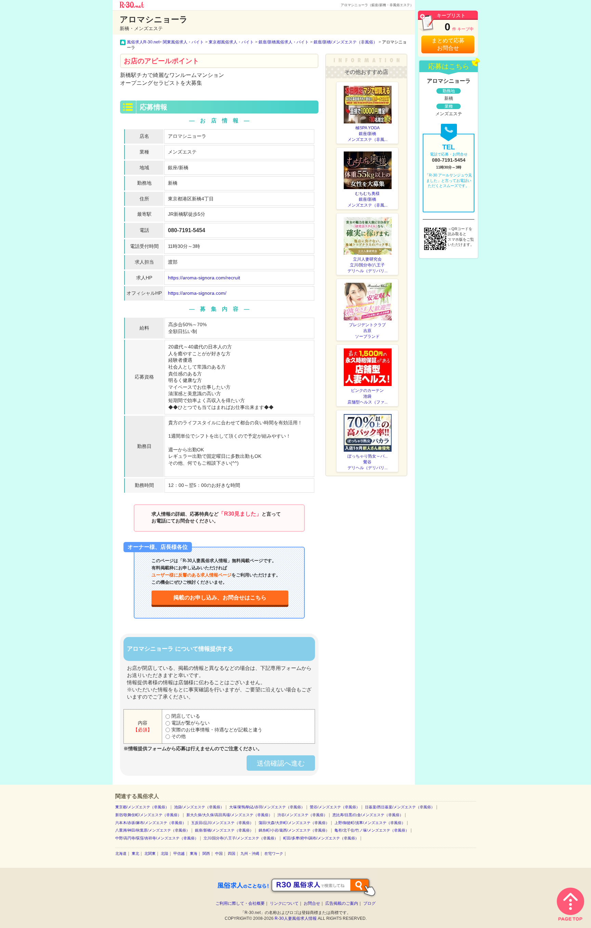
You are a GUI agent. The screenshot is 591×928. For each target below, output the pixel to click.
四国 (231, 853)
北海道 (121, 853)
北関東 (150, 853)
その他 (178, 736)
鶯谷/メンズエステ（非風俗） (335, 807)
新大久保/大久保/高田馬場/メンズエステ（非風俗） (229, 815)
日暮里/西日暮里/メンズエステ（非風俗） (400, 807)
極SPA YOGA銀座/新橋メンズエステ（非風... (367, 133)
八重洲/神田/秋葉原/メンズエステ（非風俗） (152, 830)
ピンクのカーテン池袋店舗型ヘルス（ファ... (367, 396)
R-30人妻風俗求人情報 (296, 918)
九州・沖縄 (249, 853)
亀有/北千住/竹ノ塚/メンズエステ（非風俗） (371, 830)
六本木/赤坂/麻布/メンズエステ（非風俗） (150, 823)
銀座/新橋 (178, 167)
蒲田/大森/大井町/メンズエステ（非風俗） (294, 823)
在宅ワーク (273, 853)
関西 (206, 853)
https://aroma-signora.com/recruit (204, 277)
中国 (219, 853)
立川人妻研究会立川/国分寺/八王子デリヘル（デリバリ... (367, 265)
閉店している (185, 716)
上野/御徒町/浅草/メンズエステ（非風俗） (369, 823)
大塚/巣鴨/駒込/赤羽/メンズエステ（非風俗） (267, 807)
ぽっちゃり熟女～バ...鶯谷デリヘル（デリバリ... (367, 462)
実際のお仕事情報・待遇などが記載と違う (216, 729)
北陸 (164, 853)
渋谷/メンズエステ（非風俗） (302, 815)
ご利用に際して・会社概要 (240, 903)
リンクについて (284, 903)
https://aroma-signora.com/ (197, 293)
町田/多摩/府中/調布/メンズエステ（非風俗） (321, 838)
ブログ (369, 903)
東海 (193, 853)
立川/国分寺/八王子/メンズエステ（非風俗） (240, 838)
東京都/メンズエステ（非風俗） (142, 807)
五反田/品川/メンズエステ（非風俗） (222, 823)
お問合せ (312, 903)
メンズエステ (182, 152)
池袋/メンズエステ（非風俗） (199, 807)
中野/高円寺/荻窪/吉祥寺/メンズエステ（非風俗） (156, 838)
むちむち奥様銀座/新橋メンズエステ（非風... (367, 199)
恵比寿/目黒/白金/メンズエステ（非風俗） (367, 815)
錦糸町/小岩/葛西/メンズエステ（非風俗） (294, 830)
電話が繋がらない (190, 723)
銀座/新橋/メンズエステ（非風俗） (224, 830)
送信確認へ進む (281, 763)
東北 (135, 853)
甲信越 (179, 853)
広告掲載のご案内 (341, 903)
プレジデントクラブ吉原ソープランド (367, 330)
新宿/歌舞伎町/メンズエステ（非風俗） (148, 815)
